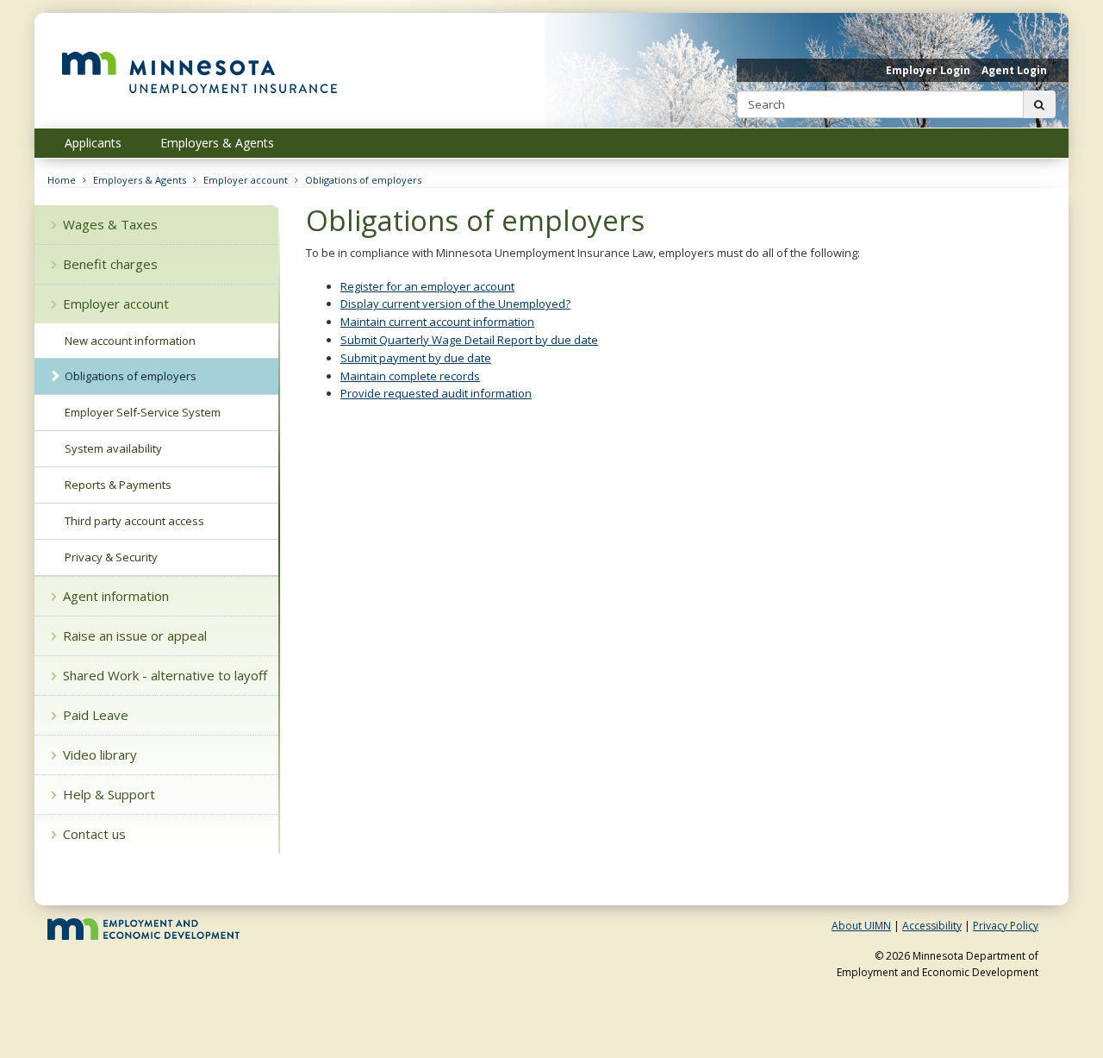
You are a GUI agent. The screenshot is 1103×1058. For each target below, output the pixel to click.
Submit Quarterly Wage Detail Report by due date (469, 339)
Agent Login (1014, 70)
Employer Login (928, 70)
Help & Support (109, 794)
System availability (113, 448)
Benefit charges (110, 263)
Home (61, 179)
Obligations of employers (363, 179)
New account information (130, 340)
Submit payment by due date (415, 358)
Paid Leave (95, 714)
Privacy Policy (1005, 925)
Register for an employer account (427, 286)
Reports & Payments (118, 484)
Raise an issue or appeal (135, 635)
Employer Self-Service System (143, 412)
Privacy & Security (111, 557)
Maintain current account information (437, 321)
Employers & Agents (139, 179)
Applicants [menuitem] (93, 143)
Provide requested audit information (436, 393)
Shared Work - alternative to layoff (165, 675)
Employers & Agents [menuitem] (217, 143)
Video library (100, 754)
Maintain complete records (410, 376)
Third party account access (134, 521)
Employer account (245, 179)
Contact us (94, 833)
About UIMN (861, 925)
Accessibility (932, 925)
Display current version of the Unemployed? (455, 303)
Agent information (116, 595)
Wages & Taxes (110, 224)
